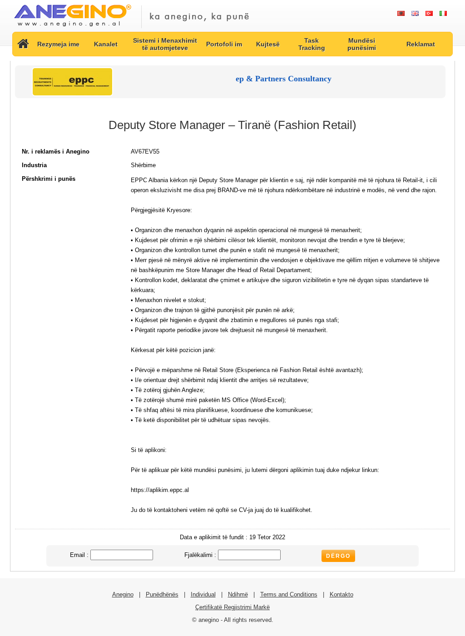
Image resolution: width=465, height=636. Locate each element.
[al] (400, 13)
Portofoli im (224, 44)
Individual (203, 594)
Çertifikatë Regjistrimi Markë (232, 607)
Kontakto (341, 594)
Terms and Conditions (288, 594)
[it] (443, 13)
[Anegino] (72, 27)
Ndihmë (238, 594)
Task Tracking (311, 44)
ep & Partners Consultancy (283, 78)
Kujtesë (268, 44)
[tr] (429, 13)
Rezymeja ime (58, 44)
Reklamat (420, 44)
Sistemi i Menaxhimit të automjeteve (165, 44)
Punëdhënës (162, 594)
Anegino (123, 594)
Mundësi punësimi (361, 44)
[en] (414, 13)
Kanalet (106, 44)
